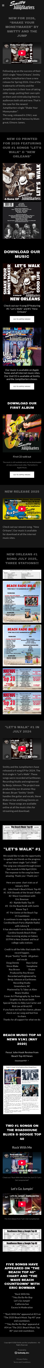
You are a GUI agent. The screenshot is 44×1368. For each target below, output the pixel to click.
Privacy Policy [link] (22, 1359)
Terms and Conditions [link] (22, 1362)
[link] (22, 5)
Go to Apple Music (22, 319)
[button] (4, 5)
